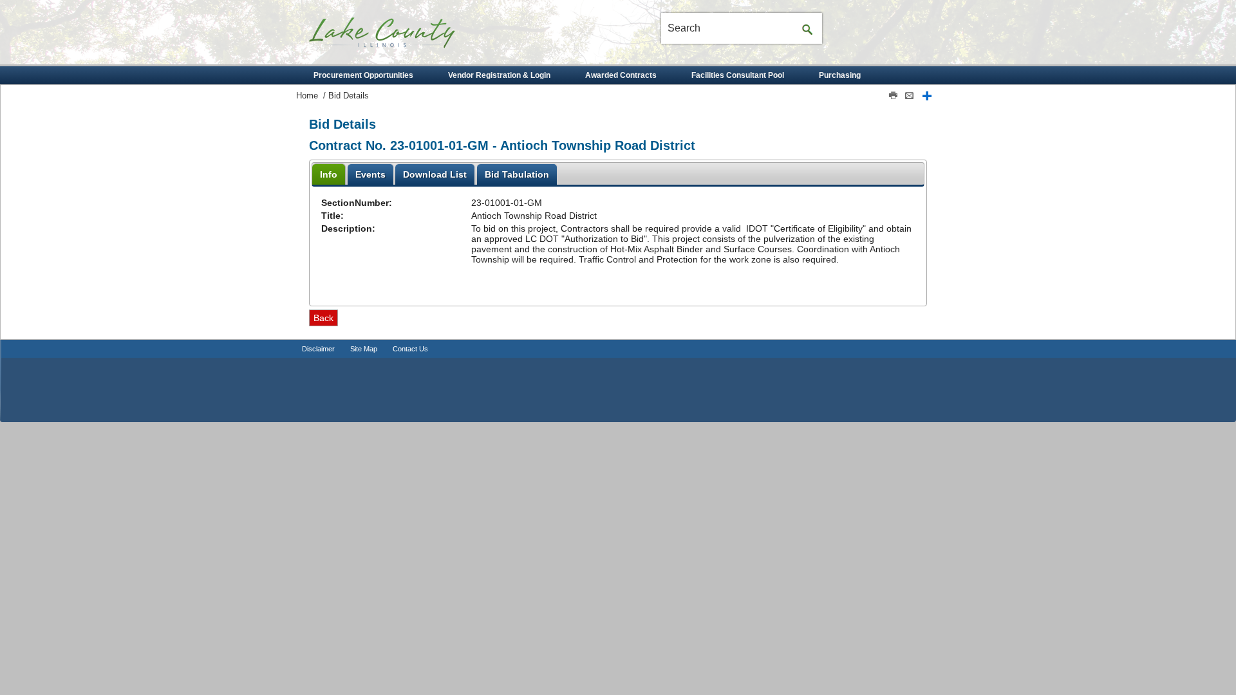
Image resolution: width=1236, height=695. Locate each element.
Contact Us (410, 349)
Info (328, 174)
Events (370, 174)
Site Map (363, 349)
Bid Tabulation (517, 174)
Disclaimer (318, 349)
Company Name (405, 37)
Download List (435, 174)
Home (307, 95)
